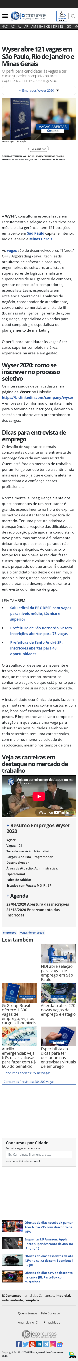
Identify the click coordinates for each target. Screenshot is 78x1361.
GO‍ (69, 26)
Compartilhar (39, 148)
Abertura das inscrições (37, 904)
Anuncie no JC (27, 1322)
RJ (44, 885)
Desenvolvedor (17, 863)
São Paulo (35, 233)
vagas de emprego (32, 932)
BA (41, 26)
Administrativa (45, 868)
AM (33, 26)
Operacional (15, 874)
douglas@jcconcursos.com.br (46, 156)
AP (26, 26)
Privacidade (52, 1322)
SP (49, 885)
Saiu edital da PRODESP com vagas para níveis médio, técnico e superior (40, 613)
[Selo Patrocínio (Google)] (61, 15)
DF (55, 26)
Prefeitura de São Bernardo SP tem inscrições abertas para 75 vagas (41, 630)
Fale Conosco (50, 1313)
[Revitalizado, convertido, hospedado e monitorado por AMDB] (72, 1354)
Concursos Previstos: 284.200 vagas (29, 1082)
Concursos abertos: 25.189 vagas (27, 1073)
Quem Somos (27, 1313)
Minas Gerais (40, 238)
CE (48, 26)
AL (19, 26)
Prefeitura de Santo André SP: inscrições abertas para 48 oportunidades (36, 648)
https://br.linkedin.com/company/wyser (37, 397)
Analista (24, 857)
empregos (9, 932)
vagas (12, 250)
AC (13, 26)
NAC (5, 26)
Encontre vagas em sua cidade (23, 1148)
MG (39, 885)
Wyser (11, 840)
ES (61, 26)
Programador (43, 857)
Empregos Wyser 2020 (36, 90)
